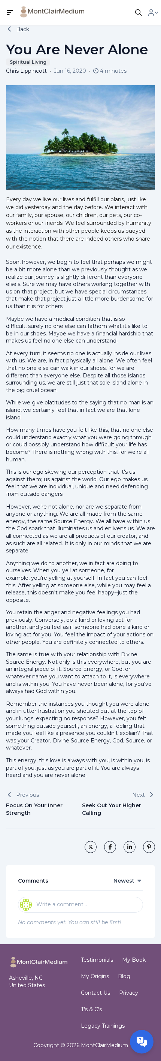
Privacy (128, 992)
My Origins (95, 976)
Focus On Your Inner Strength (34, 809)
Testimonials (97, 959)
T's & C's (91, 1009)
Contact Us (95, 992)
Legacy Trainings (103, 1025)
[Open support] (142, 1042)
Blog (124, 976)
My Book (134, 959)
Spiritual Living (28, 62)
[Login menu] (153, 13)
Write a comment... (61, 904)
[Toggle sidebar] (10, 13)
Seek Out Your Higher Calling (111, 809)
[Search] (138, 13)
